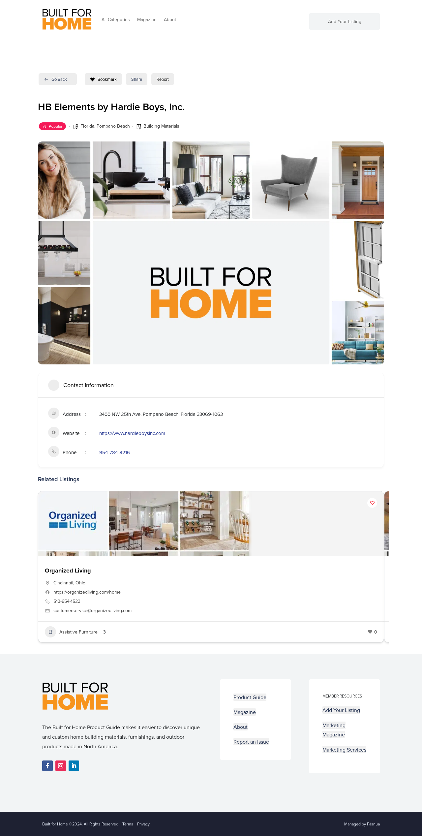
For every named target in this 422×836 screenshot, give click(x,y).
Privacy (143, 824)
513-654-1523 (66, 601)
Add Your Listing (344, 22)
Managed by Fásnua (362, 824)
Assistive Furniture (78, 632)
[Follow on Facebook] (47, 765)
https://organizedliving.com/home (87, 592)
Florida (87, 126)
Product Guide (249, 697)
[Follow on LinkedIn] (74, 765)
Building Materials (161, 126)
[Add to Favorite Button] (372, 503)
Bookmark (107, 79)
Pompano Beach (113, 126)
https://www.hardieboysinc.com (132, 433)
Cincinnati (63, 582)
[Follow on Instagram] (60, 765)
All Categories (116, 19)
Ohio (80, 582)
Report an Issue (251, 741)
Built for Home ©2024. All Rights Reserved (82, 824)
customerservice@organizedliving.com (92, 610)
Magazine (147, 19)
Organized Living (68, 570)
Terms (127, 824)
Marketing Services (344, 749)
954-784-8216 (114, 452)
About (170, 19)
